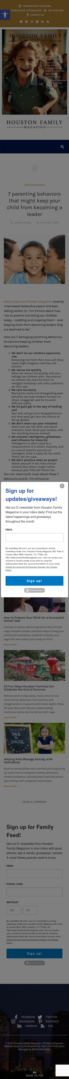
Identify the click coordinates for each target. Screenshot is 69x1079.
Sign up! (34, 580)
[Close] (62, 486)
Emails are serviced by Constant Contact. (26, 567)
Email (9, 529)
